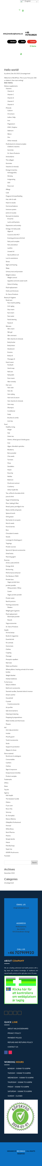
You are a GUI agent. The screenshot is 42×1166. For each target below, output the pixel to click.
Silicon (9, 134)
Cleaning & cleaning (12, 714)
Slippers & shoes (11, 750)
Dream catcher (10, 695)
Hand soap (10, 368)
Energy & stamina (11, 170)
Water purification (11, 666)
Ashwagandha (12, 173)
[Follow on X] (10, 1013)
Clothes (8, 649)
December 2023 (9, 873)
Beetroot (10, 480)
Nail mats (9, 663)
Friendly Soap (10, 846)
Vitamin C (10, 94)
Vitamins (9, 88)
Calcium (10, 110)
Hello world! (11, 69)
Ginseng (10, 176)
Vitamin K (10, 104)
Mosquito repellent (12, 659)
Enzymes (10, 219)
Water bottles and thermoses (15, 721)
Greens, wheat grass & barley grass (18, 439)
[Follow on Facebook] (6, 1013)
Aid (5, 727)
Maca (9, 463)
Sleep (7, 268)
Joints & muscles (11, 213)
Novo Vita (9, 809)
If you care (9, 806)
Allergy (8, 189)
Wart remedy (11, 382)
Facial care (9, 300)
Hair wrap (10, 404)
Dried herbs (9, 553)
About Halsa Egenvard (18, 1029)
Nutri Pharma (10, 832)
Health (6, 630)
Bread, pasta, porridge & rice (15, 506)
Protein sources (11, 547)
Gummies (10, 150)
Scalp (9, 414)
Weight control (12, 277)
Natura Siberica (11, 819)
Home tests (9, 646)
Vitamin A (10, 91)
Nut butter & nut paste (13, 520)
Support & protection (13, 747)
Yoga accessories (11, 623)
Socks (7, 743)
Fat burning (9, 569)
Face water (10, 316)
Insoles (8, 733)
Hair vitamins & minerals (15, 401)
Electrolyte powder (13, 617)
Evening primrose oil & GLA (16, 238)
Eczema (9, 352)
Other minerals (12, 141)
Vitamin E (10, 101)
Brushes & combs (13, 418)
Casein (9, 591)
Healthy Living (10, 427)
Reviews (13, 42)
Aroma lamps (10, 633)
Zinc (8, 137)
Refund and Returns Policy (20, 1042)
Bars (7, 530)
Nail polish (10, 375)
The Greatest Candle (12, 799)
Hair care (9, 385)
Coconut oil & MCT (13, 235)
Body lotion (11, 345)
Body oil (10, 356)
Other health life (12, 490)
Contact (33, 42)
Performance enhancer (13, 573)
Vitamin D (10, 98)
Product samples (11, 776)
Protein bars (10, 579)
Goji (8, 433)
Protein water (10, 598)
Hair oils (10, 391)
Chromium (10, 114)
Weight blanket (10, 675)
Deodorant (11, 349)
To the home (8, 682)
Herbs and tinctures (12, 291)
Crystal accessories (13, 704)
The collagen (10, 160)
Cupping (8, 653)
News (23, 42)
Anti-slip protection (12, 730)
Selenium (10, 131)
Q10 (8, 183)
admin (8, 73)
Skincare (8, 326)
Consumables (10, 759)
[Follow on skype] (15, 1013)
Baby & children (11, 685)
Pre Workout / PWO (12, 576)
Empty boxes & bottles (13, 773)
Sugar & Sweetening (12, 500)
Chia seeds (10, 456)
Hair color (10, 388)
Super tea (9, 849)
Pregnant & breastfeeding (14, 196)
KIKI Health (9, 795)
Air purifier (9, 707)
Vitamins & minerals (12, 167)
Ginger (9, 429)
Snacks (8, 537)
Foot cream (11, 378)
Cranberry (10, 486)
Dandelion (10, 466)
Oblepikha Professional (13, 822)
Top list (6, 790)
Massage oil (11, 359)
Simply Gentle (10, 839)
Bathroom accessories (13, 688)
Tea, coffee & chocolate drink (15, 493)
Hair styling (11, 394)
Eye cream (10, 313)
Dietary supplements (11, 86)
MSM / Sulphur (12, 127)
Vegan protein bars (13, 582)
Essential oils (10, 639)
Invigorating (11, 179)
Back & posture (11, 601)
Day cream (10, 309)
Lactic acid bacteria (13, 222)
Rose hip (10, 473)
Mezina (8, 836)
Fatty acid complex (13, 241)
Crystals (8, 701)
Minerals (8, 108)
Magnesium (11, 124)
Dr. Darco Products (13, 153)
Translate (7, 856)
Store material (8, 753)
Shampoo (10, 408)
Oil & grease (9, 517)
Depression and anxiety (13, 225)
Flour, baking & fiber (12, 503)
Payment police (15, 1038)
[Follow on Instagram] (10, 1052)
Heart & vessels (11, 203)
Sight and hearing (11, 265)
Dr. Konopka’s (10, 816)
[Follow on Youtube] (19, 1013)
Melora (8, 802)
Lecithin (9, 248)
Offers (6, 783)
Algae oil (10, 231)
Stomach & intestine (12, 216)
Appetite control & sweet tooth (17, 281)
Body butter (11, 342)
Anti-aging (10, 306)
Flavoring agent (11, 557)
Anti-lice (10, 421)
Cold (7, 193)
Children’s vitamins (13, 147)
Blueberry (10, 450)
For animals (9, 643)
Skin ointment (11, 335)
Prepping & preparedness (14, 717)
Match (9, 470)
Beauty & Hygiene (10, 297)
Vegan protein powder (14, 595)
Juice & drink (10, 496)
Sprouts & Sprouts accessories (15, 550)
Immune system (11, 209)
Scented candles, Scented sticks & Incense (19, 691)
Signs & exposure (11, 769)
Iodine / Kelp (11, 117)
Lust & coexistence (12, 258)
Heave (8, 842)
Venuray (8, 812)
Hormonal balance (12, 206)
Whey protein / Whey (14, 588)
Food (5, 424)
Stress (8, 261)
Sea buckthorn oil (13, 255)
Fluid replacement (11, 287)
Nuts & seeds (10, 523)
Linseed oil (10, 251)
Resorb (9, 620)
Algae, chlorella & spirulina (15, 446)
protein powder (11, 585)
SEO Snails (21, 1151)
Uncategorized (25, 73)
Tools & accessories (12, 740)
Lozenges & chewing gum (14, 540)
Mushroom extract (13, 483)
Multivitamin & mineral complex (16, 144)
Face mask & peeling (13, 303)
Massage (8, 656)
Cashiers (8, 763)
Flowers (8, 724)
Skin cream (10, 329)
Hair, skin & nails (11, 199)
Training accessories (12, 605)
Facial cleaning (11, 319)
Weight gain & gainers (13, 611)
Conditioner (11, 411)
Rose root (10, 186)
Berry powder (11, 453)
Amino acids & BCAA (12, 563)
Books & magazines (12, 636)
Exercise (6, 560)
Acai (8, 443)
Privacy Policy (14, 1033)
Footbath (10, 365)
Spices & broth (10, 513)
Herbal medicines (11, 679)
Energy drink (10, 566)
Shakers (9, 607)
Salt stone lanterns (12, 711)
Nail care (10, 372)
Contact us (13, 1047)
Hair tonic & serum (13, 398)
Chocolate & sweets (12, 533)
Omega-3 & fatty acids (13, 229)
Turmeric (10, 460)
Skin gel (9, 332)
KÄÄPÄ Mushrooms (12, 852)
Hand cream (10, 362)
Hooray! (8, 826)
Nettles (9, 476)
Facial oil (10, 323)
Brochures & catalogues (13, 756)
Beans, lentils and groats (13, 510)
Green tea (10, 436)
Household (9, 698)
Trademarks (8, 779)
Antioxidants (10, 157)
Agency (6, 793)
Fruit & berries (10, 527)
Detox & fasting (12, 284)
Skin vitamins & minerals (15, 339)
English (27, 1)
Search (34, 862)
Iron (8, 120)
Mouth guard (10, 737)
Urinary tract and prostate (14, 271)
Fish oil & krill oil (12, 245)
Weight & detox (11, 275)
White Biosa (10, 829)
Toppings (9, 543)
